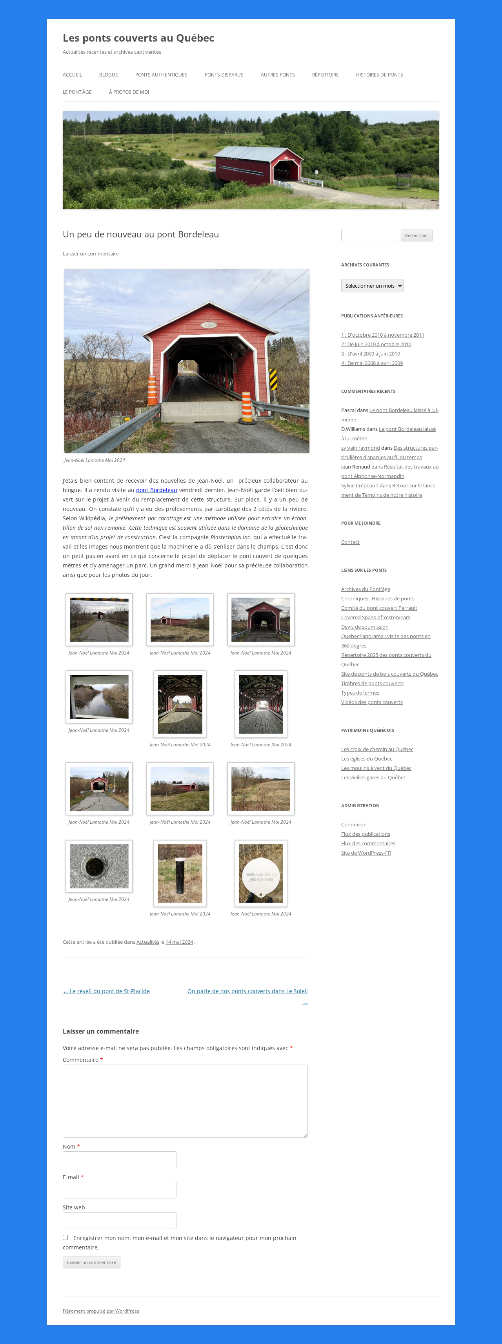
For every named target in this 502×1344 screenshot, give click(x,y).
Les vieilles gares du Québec (373, 777)
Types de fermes (360, 692)
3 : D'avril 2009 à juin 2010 (370, 353)
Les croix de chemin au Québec (377, 749)
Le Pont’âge (77, 92)
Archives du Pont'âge (365, 589)
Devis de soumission (365, 626)
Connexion (354, 824)
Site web (74, 1207)
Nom (71, 1146)
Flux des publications (365, 833)
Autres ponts (278, 74)
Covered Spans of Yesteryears (375, 617)
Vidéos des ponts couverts (372, 702)
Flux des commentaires (368, 843)
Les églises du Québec (366, 758)
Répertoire (325, 74)
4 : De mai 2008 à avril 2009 (372, 363)
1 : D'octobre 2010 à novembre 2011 (382, 334)
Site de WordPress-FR (366, 852)
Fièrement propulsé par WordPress (101, 1311)
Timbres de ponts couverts (372, 683)
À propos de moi (129, 92)
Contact (350, 541)
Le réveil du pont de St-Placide (106, 991)
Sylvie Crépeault (359, 485)
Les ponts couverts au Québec (138, 38)
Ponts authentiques (161, 74)
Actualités (147, 941)
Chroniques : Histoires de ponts (378, 598)
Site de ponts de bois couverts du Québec (389, 673)
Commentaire (83, 1059)
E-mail (73, 1177)
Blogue (108, 74)
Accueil (72, 74)
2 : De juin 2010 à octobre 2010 (376, 344)
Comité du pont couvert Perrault (379, 607)
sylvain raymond (360, 447)
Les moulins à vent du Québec (376, 767)
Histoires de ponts (379, 74)
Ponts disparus (224, 74)
